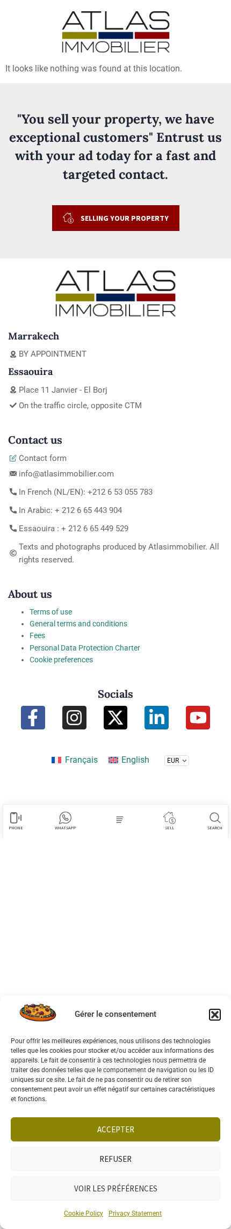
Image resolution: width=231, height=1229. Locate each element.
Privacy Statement (135, 1213)
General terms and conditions (78, 623)
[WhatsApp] (65, 818)
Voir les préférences (115, 1188)
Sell (169, 827)
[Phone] (16, 818)
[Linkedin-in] (157, 718)
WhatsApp (65, 827)
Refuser (115, 1159)
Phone (16, 827)
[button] (215, 1014)
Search (214, 827)
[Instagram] (74, 718)
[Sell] (169, 818)
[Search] (215, 818)
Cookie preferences (61, 659)
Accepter (115, 1129)
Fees (37, 635)
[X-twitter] (116, 718)
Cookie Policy (83, 1213)
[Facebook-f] (33, 718)
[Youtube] (198, 718)
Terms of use (51, 612)
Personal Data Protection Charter (85, 648)
